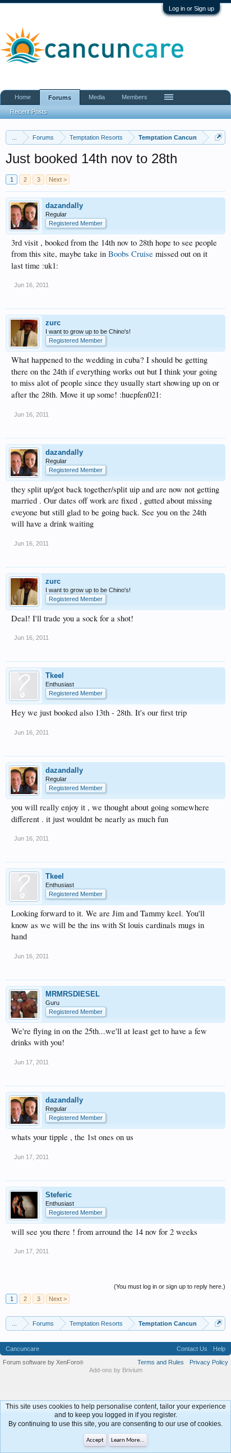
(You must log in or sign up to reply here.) (169, 1286)
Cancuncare (22, 1348)
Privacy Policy (209, 1362)
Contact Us (192, 1348)
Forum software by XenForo (43, 1362)
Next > (58, 179)
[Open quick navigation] (218, 137)
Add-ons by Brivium (115, 1370)
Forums (59, 97)
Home (23, 97)
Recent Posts (28, 111)
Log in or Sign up (191, 8)
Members (134, 97)
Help (219, 1348)
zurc (53, 323)
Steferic (58, 1195)
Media (97, 97)
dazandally (64, 205)
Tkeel (54, 675)
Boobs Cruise (130, 253)
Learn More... (128, 1440)
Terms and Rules (160, 1362)
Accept (95, 1440)
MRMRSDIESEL (72, 994)
